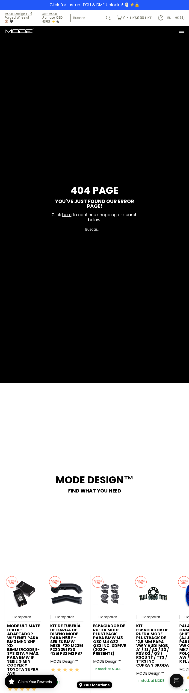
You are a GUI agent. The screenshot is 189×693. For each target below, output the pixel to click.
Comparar (21, 617)
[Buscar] (108, 18)
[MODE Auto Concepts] (20, 31)
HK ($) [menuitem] (180, 18)
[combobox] (88, 18)
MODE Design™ (64, 661)
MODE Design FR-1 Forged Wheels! (18, 16)
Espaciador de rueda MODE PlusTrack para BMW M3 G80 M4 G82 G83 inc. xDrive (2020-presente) (109, 639)
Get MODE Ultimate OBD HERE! (52, 18)
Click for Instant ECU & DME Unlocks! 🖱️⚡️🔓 (94, 5)
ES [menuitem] (169, 18)
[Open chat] (176, 680)
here (66, 215)
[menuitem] (134, 18)
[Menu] (181, 31)
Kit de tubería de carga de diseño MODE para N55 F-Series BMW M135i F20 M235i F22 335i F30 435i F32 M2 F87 (66, 639)
